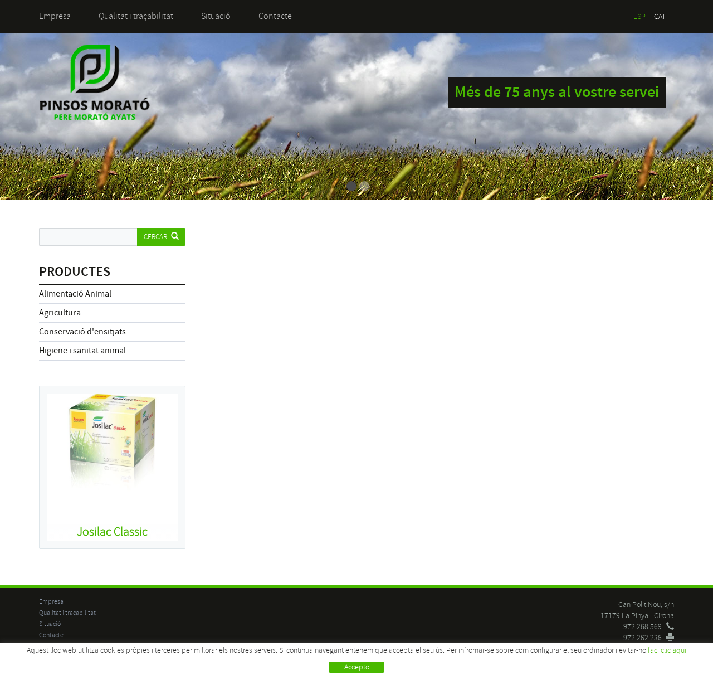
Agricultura (60, 312)
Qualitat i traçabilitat (136, 16)
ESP (639, 16)
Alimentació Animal (75, 293)
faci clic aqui (667, 650)
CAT (660, 16)
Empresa (55, 16)
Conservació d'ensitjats (82, 331)
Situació (216, 16)
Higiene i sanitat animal (82, 350)
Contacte (275, 16)
